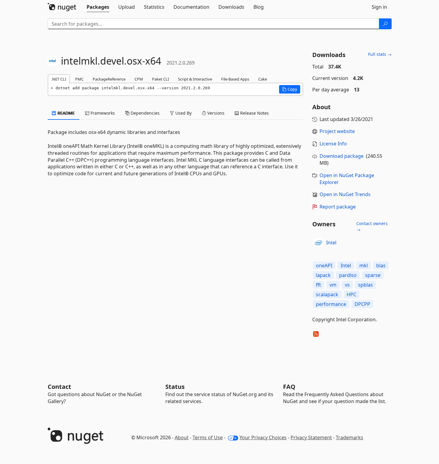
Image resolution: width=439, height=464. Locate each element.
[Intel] (318, 242)
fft (318, 284)
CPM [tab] (139, 79)
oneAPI (324, 265)
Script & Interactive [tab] (195, 79)
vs (347, 284)
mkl (363, 265)
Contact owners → (372, 226)
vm (332, 284)
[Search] (385, 23)
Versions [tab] (215, 113)
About (182, 437)
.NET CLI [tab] (58, 79)
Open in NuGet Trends (345, 194)
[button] (289, 89)
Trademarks (349, 437)
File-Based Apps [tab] (235, 79)
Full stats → (380, 54)
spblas (365, 284)
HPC (351, 294)
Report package (338, 206)
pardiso (348, 275)
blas (381, 265)
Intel (331, 242)
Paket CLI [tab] (160, 79)
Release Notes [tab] (254, 113)
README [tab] (65, 113)
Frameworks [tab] (102, 113)
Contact (59, 387)
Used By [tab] (183, 113)
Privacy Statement (311, 437)
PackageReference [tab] (109, 79)
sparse (372, 275)
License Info (333, 143)
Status (175, 387)
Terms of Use (207, 437)
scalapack (327, 294)
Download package (342, 156)
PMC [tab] (79, 79)
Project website (337, 131)
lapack (323, 275)
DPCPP (362, 304)
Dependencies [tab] (144, 113)
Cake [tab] (262, 79)
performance (331, 304)
